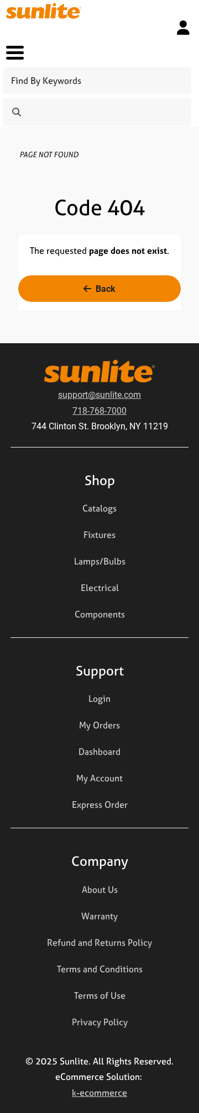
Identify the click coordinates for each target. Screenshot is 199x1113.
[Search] (16, 112)
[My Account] (183, 27)
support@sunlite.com (99, 394)
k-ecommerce (99, 1093)
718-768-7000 (99, 410)
